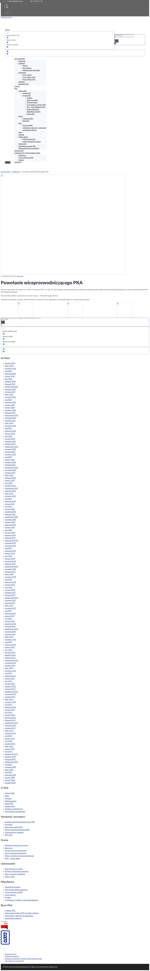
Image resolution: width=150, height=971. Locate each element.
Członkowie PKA (28, 118)
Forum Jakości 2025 (29, 79)
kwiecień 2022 (10, 478)
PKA (15, 89)
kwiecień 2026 (10, 374)
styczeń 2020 (10, 533)
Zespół (21, 116)
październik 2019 (11, 540)
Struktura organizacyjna (13, 809)
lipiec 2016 (9, 637)
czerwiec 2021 (10, 496)
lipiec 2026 (9, 366)
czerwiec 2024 (10, 426)
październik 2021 (11, 488)
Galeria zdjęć (31, 114)
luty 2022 (8, 483)
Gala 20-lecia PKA (32, 100)
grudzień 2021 (10, 486)
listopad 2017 (10, 595)
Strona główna (6, 172)
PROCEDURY (19, 151)
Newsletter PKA (23, 84)
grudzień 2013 (10, 718)
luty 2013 (8, 741)
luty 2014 (8, 712)
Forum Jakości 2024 (29, 77)
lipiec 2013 (9, 731)
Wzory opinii (10, 877)
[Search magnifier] (116, 41)
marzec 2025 (10, 405)
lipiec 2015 (9, 668)
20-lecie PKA (27, 95)
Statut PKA (9, 804)
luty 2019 (8, 556)
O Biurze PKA (10, 911)
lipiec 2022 (9, 475)
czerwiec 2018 (10, 577)
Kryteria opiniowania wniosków (16, 871)
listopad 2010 (10, 759)
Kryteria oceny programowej (15, 851)
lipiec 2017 (9, 606)
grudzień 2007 (10, 783)
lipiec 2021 (9, 494)
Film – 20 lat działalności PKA (36, 107)
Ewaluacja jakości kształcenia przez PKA (20, 822)
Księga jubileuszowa (33, 109)
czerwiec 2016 (10, 639)
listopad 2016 (10, 626)
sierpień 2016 (10, 634)
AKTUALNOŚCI (19, 59)
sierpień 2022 (10, 473)
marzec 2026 (10, 376)
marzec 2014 (10, 710)
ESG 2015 (9, 835)
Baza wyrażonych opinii (14, 869)
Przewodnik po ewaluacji (14, 832)
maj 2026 (8, 371)
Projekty (21, 160)
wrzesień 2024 (10, 418)
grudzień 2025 (10, 381)
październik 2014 (11, 692)
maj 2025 (8, 400)
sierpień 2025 (10, 392)
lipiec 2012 (9, 746)
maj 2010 (8, 765)
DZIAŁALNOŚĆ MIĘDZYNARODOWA (27, 153)
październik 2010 (11, 762)
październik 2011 (11, 754)
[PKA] (7, 30)
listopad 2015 (10, 658)
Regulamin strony (11, 954)
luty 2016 (8, 650)
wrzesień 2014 (10, 694)
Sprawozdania (27, 68)
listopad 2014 (10, 689)
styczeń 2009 (10, 780)
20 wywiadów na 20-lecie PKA (36, 105)
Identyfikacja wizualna (34, 112)
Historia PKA (23, 91)
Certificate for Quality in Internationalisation (21, 900)
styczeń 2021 (10, 509)
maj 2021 (8, 499)
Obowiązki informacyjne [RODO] (29, 148)
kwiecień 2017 (10, 613)
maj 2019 (8, 548)
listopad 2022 (10, 465)
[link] (10, 12)
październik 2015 (11, 660)
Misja (20, 132)
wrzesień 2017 (10, 600)
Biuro (20, 123)
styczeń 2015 (10, 684)
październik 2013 (11, 723)
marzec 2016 (10, 647)
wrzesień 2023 (10, 449)
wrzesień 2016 (10, 632)
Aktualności (16, 172)
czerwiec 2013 (10, 733)
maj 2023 (8, 457)
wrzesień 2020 (10, 520)
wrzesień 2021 (10, 491)
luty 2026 (8, 379)
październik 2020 (11, 517)
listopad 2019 (10, 538)
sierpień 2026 (10, 363)
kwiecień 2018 (10, 582)
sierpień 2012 (10, 744)
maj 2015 (8, 673)
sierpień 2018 (10, 572)
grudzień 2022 (10, 462)
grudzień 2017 (10, 593)
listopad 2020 (10, 514)
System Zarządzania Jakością (32, 141)
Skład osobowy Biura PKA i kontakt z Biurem (22, 913)
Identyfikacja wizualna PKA (27, 146)
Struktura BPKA (28, 125)
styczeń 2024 (10, 439)
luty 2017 (8, 619)
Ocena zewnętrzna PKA (26, 158)
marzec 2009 (10, 778)
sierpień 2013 (10, 728)
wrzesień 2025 (10, 389)
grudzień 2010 (10, 757)
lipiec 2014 (9, 699)
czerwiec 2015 (10, 671)
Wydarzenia (22, 72)
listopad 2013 (10, 720)
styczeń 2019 (10, 559)
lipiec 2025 (9, 395)
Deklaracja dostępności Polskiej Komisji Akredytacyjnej (23, 959)
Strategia (21, 135)
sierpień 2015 (10, 666)
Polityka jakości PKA (29, 139)
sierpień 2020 (10, 522)
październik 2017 (11, 598)
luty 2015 (8, 681)
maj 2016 (8, 642)
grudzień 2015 (10, 655)
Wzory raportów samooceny (15, 853)
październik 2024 (11, 415)
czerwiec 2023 (10, 454)
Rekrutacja (26, 121)
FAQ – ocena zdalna (12, 858)
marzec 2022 (10, 480)
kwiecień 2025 (10, 402)
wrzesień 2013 (10, 725)
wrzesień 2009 (10, 767)
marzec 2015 (10, 679)
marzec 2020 (10, 527)
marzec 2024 (10, 434)
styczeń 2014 (10, 715)
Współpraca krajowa (12, 887)
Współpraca (22, 155)
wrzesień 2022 (10, 470)
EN (7, 7)
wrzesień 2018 (10, 569)
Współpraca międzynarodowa (16, 890)
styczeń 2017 (10, 621)
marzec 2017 (10, 616)
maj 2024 (8, 428)
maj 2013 (8, 736)
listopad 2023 (10, 444)
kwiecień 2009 (10, 775)
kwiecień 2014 (10, 707)
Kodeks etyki (22, 144)
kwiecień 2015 (10, 676)
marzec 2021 (10, 504)
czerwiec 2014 (10, 702)
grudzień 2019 (10, 535)
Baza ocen (9, 848)
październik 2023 (11, 447)
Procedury (9, 824)
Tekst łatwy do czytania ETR (14, 961)
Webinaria (22, 82)
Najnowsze (22, 61)
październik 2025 (11, 387)
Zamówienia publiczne (30, 130)
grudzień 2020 (10, 512)
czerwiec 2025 (10, 397)
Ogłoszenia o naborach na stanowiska (34, 128)
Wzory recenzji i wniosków (15, 874)
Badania (25, 66)
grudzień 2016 (10, 624)
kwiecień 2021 (10, 501)
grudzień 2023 (10, 441)
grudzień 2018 (10, 561)
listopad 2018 (10, 564)
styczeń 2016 (10, 652)
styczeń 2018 (10, 590)
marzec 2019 (10, 553)
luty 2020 (8, 530)
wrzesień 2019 (10, 543)
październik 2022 (11, 467)
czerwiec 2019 (10, 546)
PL (7, 5)
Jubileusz (29, 98)
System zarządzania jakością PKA (17, 830)
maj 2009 (8, 772)
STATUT (17, 86)
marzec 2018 (10, 585)
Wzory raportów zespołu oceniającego (19, 856)
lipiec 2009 (9, 770)
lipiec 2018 (9, 574)
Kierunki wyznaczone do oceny (16, 845)
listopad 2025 (10, 384)
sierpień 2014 (10, 697)
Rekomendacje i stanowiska (31, 70)
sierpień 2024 (10, 421)
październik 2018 (11, 567)
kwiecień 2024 (10, 431)
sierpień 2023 (10, 452)
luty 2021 (8, 507)
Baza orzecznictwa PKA (14, 827)
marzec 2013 (10, 739)
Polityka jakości (23, 137)
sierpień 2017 (10, 603)
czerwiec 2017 (10, 608)
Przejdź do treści (6, 17)
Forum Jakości (27, 75)
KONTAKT (18, 162)
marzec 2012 (10, 749)
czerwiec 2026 (10, 368)
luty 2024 (8, 436)
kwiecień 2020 (10, 525)
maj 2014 (8, 705)
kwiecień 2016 (10, 645)
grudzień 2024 (10, 410)
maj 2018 (8, 579)
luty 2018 (8, 587)
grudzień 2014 (10, 686)
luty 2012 (8, 751)
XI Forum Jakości (32, 102)
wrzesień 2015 (10, 663)
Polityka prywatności (12, 956)
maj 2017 (8, 611)
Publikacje (22, 63)
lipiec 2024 (9, 423)
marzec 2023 (10, 460)
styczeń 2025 (10, 407)
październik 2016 (11, 629)
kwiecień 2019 (10, 551)
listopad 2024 (10, 413)
